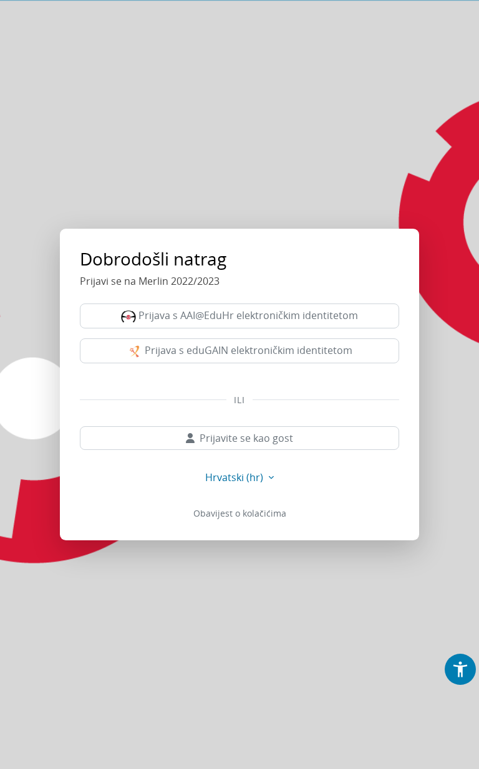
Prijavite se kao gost (246, 438)
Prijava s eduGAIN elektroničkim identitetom (247, 350)
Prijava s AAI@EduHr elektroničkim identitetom (247, 315)
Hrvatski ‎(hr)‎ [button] (235, 477)
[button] (460, 669)
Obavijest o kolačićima (239, 513)
